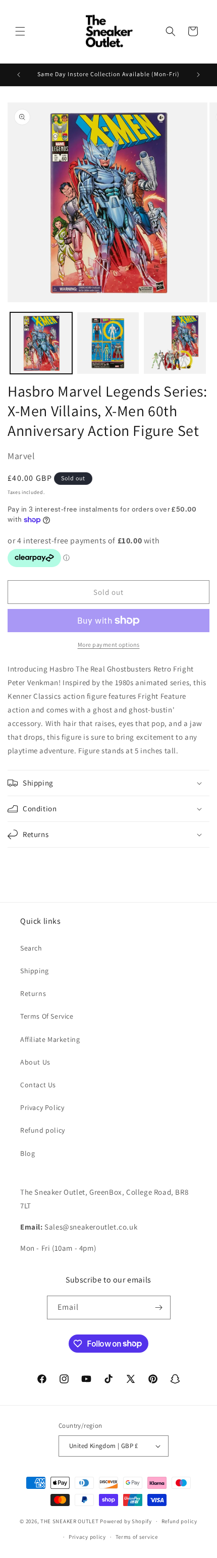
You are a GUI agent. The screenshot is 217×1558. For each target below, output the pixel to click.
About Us (35, 1062)
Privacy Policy (42, 1107)
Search (31, 948)
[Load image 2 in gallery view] (108, 343)
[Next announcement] (198, 75)
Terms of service (137, 1536)
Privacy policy (87, 1536)
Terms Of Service (47, 1016)
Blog (27, 1153)
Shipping (34, 970)
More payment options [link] (109, 644)
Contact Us (38, 1084)
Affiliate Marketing (50, 1039)
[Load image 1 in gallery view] (41, 343)
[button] (20, 31)
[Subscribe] (159, 1307)
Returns (33, 993)
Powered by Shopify (126, 1521)
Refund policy (42, 1130)
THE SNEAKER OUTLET (69, 1521)
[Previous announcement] (19, 75)
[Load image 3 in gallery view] (175, 343)
